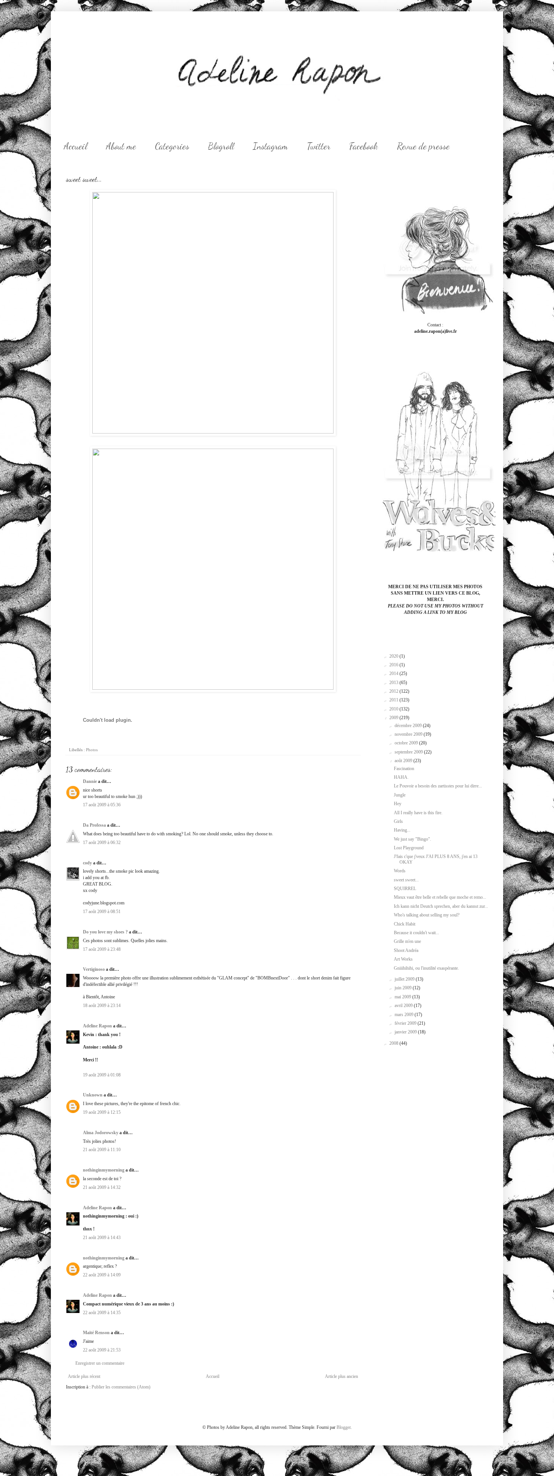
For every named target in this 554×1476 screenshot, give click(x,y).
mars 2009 (405, 1014)
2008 (394, 1043)
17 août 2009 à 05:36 (102, 804)
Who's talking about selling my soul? (426, 915)
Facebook (363, 146)
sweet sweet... (406, 880)
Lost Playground (409, 847)
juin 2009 (404, 987)
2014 (394, 673)
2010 (394, 709)
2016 (394, 664)
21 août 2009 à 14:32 (102, 1187)
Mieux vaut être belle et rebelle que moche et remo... (440, 897)
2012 (394, 691)
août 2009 (404, 760)
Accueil (75, 146)
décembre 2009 (409, 725)
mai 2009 (403, 996)
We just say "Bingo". (412, 839)
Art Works (403, 959)
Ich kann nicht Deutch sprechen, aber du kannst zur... (441, 906)
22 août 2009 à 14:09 (102, 1275)
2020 (394, 656)
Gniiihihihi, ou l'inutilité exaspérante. (426, 968)
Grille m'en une (407, 941)
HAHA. (401, 777)
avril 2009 (404, 1005)
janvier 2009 (406, 1032)
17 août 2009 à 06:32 (102, 842)
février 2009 (406, 1023)
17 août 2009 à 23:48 (102, 949)
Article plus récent (84, 1376)
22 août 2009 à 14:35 (102, 1312)
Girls (398, 821)
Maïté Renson (96, 1332)
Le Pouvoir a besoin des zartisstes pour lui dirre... (438, 786)
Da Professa (94, 825)
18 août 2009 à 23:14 (102, 1005)
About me (121, 146)
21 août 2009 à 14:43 (102, 1237)
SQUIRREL (405, 888)
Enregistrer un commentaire (99, 1363)
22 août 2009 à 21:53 (102, 1350)
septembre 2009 (409, 752)
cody (87, 863)
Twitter (319, 146)
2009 (394, 717)
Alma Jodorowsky (100, 1132)
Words (400, 870)
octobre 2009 (407, 743)
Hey (397, 803)
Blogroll (221, 146)
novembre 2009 (409, 734)
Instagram (270, 146)
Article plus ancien (341, 1376)
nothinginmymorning (103, 1170)
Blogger (343, 1427)
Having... (402, 830)
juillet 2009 (405, 979)
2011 (394, 700)
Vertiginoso (94, 969)
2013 (394, 682)
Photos (92, 749)
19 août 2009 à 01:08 (102, 1075)
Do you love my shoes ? (105, 932)
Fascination (404, 768)
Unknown (93, 1095)
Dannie (90, 781)
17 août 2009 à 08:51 (102, 911)
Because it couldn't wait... (416, 932)
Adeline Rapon (97, 1026)
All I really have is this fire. (418, 812)
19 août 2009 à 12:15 (102, 1112)
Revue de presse (423, 146)
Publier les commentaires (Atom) (121, 1387)
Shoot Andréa (406, 950)
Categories (172, 146)
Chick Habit (404, 924)
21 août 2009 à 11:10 (102, 1149)
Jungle (400, 795)
